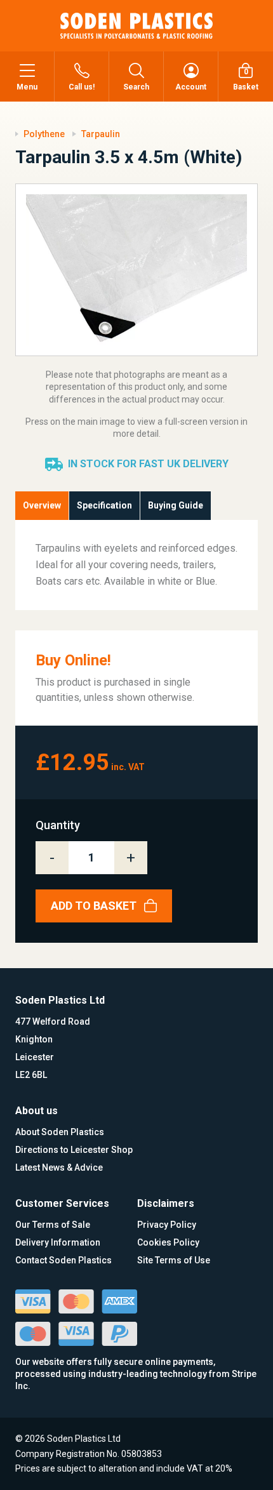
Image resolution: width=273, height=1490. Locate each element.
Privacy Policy (166, 1225)
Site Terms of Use (173, 1260)
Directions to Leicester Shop (74, 1150)
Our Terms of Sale (52, 1225)
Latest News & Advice (59, 1167)
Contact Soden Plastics (63, 1260)
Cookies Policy (168, 1242)
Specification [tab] (104, 505)
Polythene (44, 134)
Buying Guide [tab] (175, 505)
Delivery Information (57, 1242)
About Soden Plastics (59, 1132)
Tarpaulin (100, 134)
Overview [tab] (42, 505)
